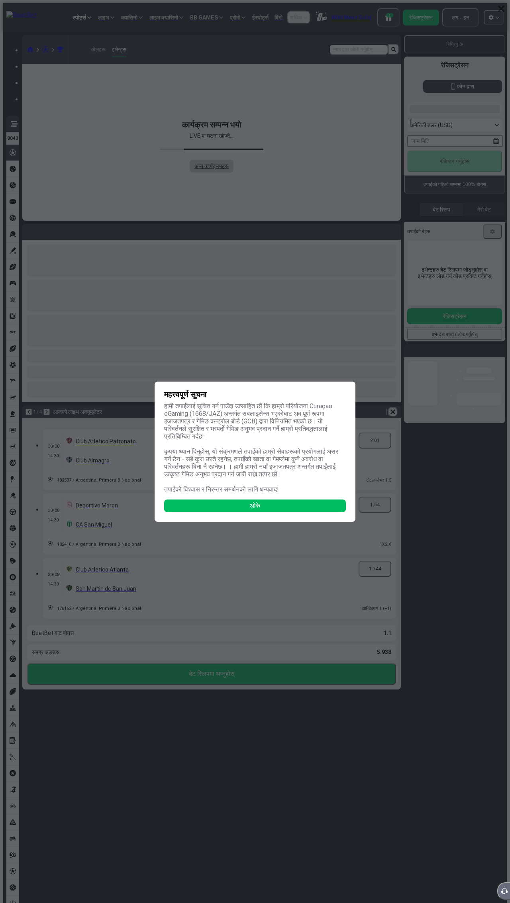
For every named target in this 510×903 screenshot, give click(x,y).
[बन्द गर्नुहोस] (501, 9)
